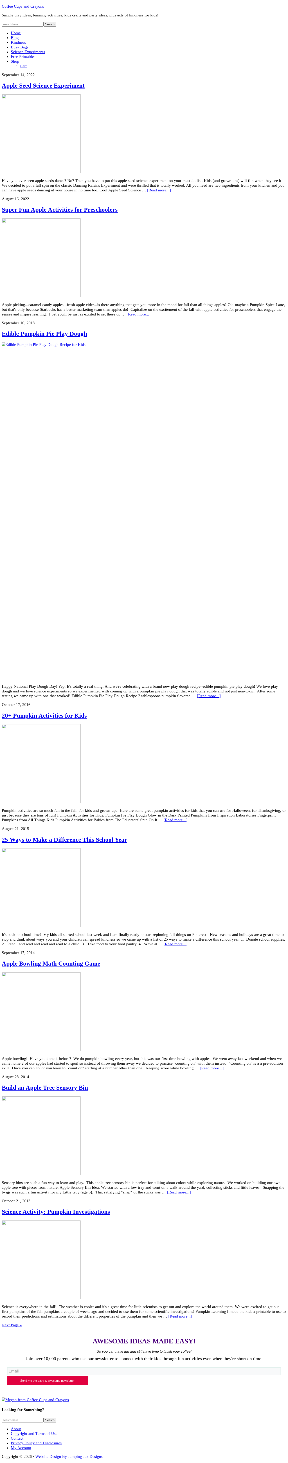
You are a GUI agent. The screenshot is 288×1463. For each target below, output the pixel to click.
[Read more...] (159, 190)
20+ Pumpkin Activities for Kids (44, 715)
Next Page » (12, 1325)
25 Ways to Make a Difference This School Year (64, 839)
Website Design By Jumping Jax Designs (69, 1456)
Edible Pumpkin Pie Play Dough (44, 333)
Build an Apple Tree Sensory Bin (45, 1087)
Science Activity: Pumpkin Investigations (56, 1211)
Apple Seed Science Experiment (43, 85)
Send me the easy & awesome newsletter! (47, 1380)
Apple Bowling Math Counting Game (51, 963)
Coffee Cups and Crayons (23, 6)
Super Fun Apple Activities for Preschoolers (60, 209)
